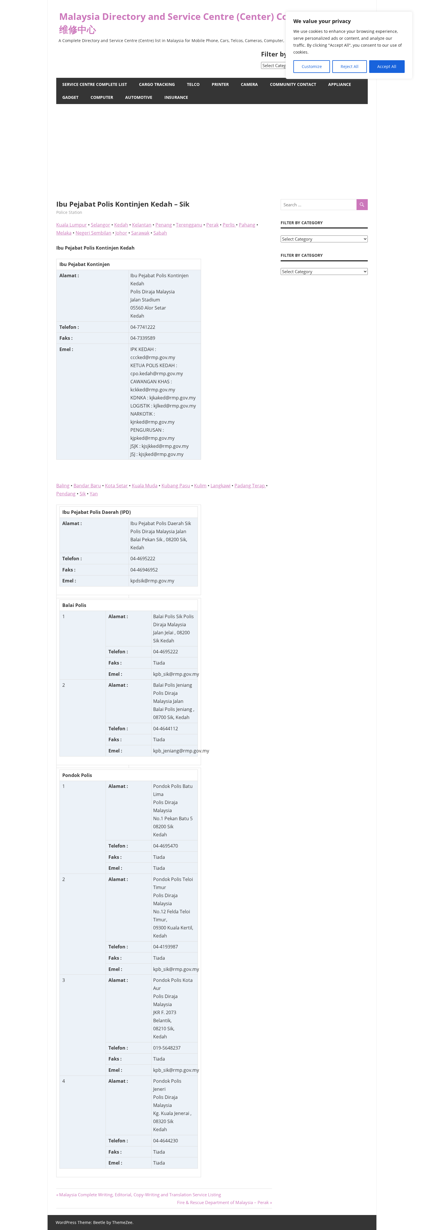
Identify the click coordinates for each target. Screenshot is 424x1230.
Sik (83, 494)
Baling (63, 485)
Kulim (200, 485)
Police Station (69, 212)
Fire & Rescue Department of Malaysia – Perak (223, 1202)
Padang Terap (250, 485)
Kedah (121, 225)
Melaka (64, 233)
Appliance (339, 84)
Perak (212, 225)
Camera (249, 84)
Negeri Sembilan (93, 233)
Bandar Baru (87, 485)
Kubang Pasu (176, 485)
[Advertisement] (212, 147)
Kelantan (141, 225)
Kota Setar (116, 485)
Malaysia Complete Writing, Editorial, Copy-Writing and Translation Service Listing (140, 1194)
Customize (312, 66)
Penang (163, 225)
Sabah (160, 233)
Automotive (138, 97)
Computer (102, 97)
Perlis (229, 225)
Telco (193, 84)
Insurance (176, 97)
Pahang (247, 225)
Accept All (386, 66)
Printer (220, 84)
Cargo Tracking (157, 84)
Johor (121, 233)
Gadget (70, 97)
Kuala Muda (144, 485)
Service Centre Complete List (94, 84)
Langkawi (220, 485)
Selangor (100, 225)
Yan (94, 494)
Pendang (66, 494)
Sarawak (140, 233)
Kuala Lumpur (71, 225)
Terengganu (189, 225)
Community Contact (293, 84)
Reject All (350, 66)
